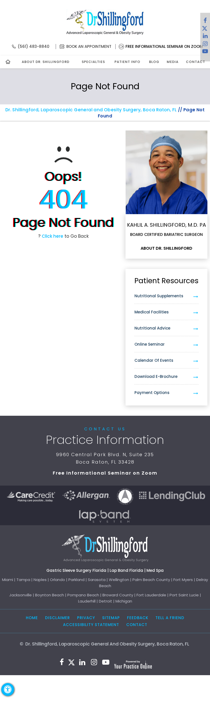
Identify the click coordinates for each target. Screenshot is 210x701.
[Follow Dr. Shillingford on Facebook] (205, 22)
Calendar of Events (153, 360)
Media (172, 61)
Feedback (137, 617)
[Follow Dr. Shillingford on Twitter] (204, 29)
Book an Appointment (88, 46)
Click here (52, 236)
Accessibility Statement (91, 624)
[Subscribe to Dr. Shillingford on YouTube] (205, 52)
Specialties (93, 61)
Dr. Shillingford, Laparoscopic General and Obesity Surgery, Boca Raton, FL (91, 110)
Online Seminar (149, 344)
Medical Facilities (151, 312)
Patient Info (127, 61)
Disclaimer (57, 617)
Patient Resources (166, 281)
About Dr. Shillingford (45, 61)
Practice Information (105, 440)
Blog (154, 61)
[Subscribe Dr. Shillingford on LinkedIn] (205, 37)
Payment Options (152, 392)
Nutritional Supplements (158, 296)
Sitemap (111, 617)
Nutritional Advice (152, 328)
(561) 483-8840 (33, 46)
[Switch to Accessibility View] (7, 689)
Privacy (86, 617)
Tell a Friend (169, 617)
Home (32, 617)
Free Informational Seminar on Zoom (164, 46)
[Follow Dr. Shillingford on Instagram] (205, 45)
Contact (195, 61)
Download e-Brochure (155, 376)
